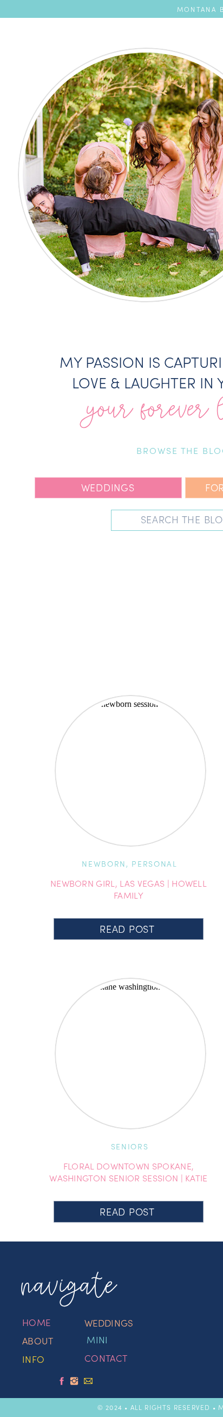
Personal (154, 863)
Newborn (104, 863)
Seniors (130, 1146)
